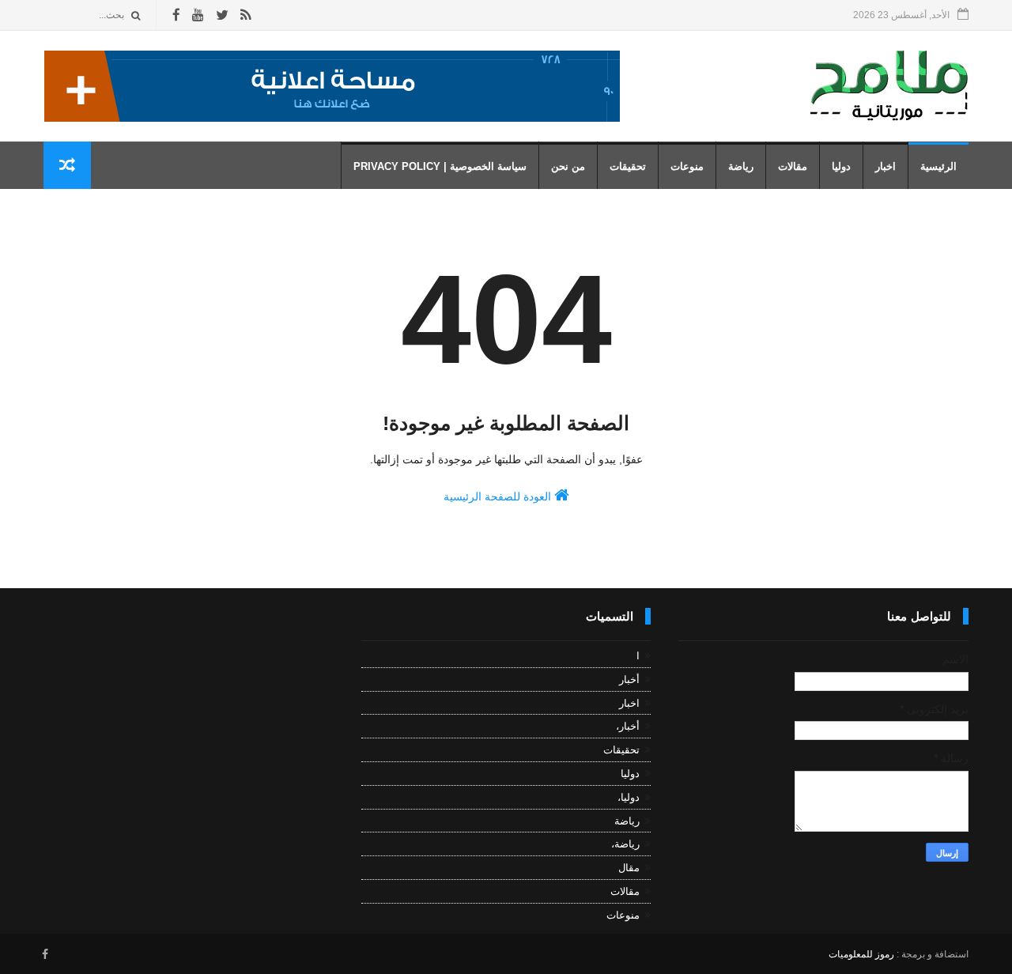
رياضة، (625, 844)
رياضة (740, 166)
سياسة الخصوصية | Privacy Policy (440, 166)
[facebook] (176, 15)
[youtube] (198, 15)
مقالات (792, 166)
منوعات (687, 166)
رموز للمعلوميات (861, 954)
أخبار (629, 679)
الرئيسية (938, 166)
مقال (629, 868)
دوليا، (628, 797)
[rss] (245, 15)
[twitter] (222, 15)
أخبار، (628, 726)
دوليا (841, 166)
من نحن (568, 166)
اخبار (885, 166)
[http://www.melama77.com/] (332, 117)
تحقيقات (628, 166)
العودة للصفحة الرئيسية (499, 496)
